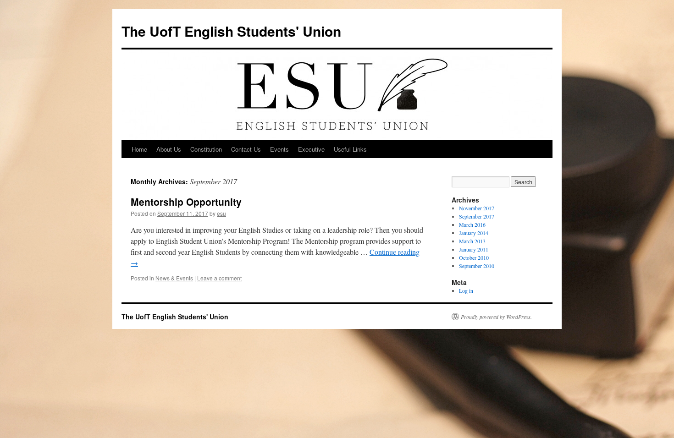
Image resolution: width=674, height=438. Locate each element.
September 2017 (476, 216)
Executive (311, 149)
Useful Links (350, 149)
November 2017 (476, 208)
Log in (466, 290)
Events (279, 149)
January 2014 (473, 232)
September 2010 (476, 265)
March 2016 (472, 224)
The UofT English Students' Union (231, 31)
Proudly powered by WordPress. (496, 316)
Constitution (206, 149)
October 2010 (474, 257)
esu (221, 213)
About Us (168, 149)
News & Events (174, 278)
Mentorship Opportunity (186, 201)
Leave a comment (219, 278)
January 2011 (473, 249)
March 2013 (472, 241)
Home (139, 149)
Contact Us (246, 149)
